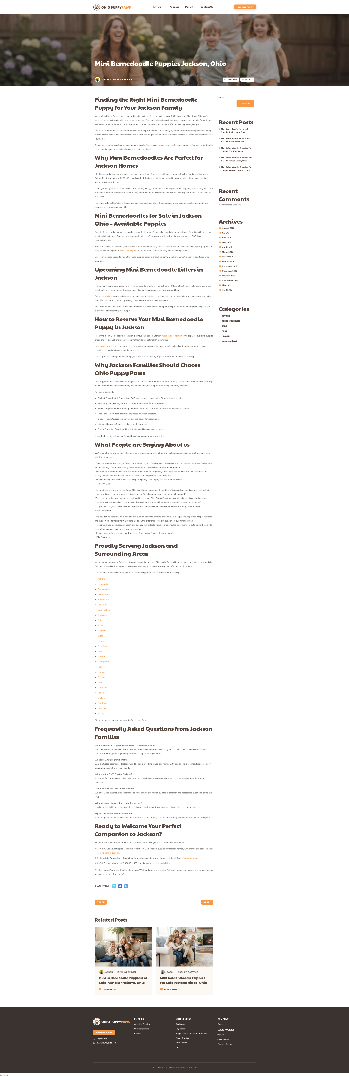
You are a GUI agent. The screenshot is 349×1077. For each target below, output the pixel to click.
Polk (100, 620)
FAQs (178, 1047)
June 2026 (226, 237)
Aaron (105, 79)
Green (100, 635)
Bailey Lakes (104, 609)
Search (222, 97)
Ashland (101, 578)
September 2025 (230, 280)
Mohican (101, 656)
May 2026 (226, 242)
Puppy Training (182, 1038)
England (101, 697)
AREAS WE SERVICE (122, 79)
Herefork (102, 708)
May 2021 (226, 285)
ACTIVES (226, 315)
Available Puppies (142, 1024)
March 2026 (227, 252)
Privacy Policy (223, 1039)
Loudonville (103, 584)
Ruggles (102, 672)
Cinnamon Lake (105, 589)
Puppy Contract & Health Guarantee (191, 1033)
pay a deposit (106, 346)
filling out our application (173, 335)
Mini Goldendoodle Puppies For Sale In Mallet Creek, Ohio (236, 159)
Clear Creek (103, 646)
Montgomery (104, 661)
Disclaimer (221, 1035)
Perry (100, 666)
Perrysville (103, 594)
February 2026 (229, 256)
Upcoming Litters (141, 1029)
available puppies (129, 250)
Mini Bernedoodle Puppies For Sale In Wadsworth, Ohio (235, 140)
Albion (101, 692)
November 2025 (229, 271)
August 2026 (228, 228)
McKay (101, 713)
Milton (101, 641)
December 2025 (229, 266)
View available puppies (108, 852)
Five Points (103, 703)
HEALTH (226, 336)
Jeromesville (103, 599)
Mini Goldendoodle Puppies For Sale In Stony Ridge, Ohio (183, 980)
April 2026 (227, 247)
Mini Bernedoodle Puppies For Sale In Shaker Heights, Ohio (123, 980)
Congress (102, 630)
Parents (137, 1033)
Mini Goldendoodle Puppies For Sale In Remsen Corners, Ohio (236, 169)
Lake (100, 651)
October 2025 (228, 276)
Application (181, 1024)
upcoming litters (106, 296)
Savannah (102, 615)
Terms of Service (224, 1044)
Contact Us (222, 1024)
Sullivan (101, 677)
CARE (224, 326)
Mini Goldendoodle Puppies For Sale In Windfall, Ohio (236, 150)
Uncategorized (229, 341)
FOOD (225, 331)
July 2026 (226, 233)
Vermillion (102, 687)
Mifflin (100, 625)
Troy (100, 682)
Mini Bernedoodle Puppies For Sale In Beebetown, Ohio (235, 131)
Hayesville (103, 604)
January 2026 (228, 261)
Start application (189, 858)
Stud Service (181, 1043)
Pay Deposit (181, 1029)
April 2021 (227, 290)
